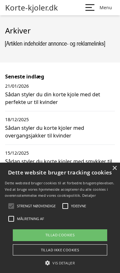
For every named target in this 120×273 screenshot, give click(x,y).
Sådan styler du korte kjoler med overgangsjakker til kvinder (44, 131)
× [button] (114, 168)
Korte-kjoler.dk (31, 8)
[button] (60, 263)
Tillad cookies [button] (60, 234)
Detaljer (89, 195)
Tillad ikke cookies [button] (60, 249)
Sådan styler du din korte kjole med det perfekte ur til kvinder (52, 98)
